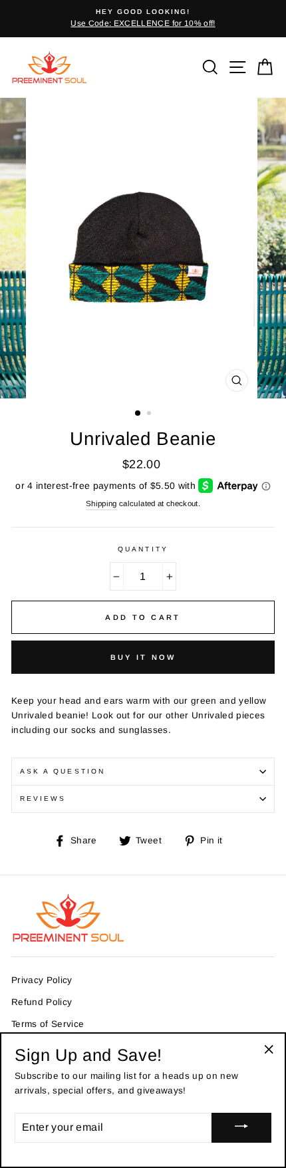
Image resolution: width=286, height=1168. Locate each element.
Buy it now (143, 657)
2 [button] (150, 414)
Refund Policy (41, 1002)
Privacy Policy (41, 980)
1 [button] (138, 413)
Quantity (143, 549)
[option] (143, 19)
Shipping (101, 504)
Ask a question (62, 771)
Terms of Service (47, 1024)
